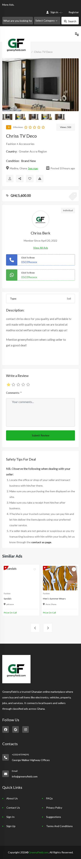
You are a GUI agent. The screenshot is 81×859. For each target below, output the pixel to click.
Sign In (10, 816)
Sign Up (10, 826)
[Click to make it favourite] (30, 178)
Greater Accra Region (33, 151)
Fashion (11, 144)
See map (33, 168)
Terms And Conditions (59, 826)
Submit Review (40, 435)
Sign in (54, 12)
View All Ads (40, 247)
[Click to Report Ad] (40, 178)
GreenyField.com (38, 852)
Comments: (14, 392)
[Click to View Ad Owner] (10, 178)
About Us (12, 798)
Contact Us (13, 807)
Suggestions (53, 816)
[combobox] (47, 20)
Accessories (26, 144)
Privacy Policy (54, 807)
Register (74, 12)
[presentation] (35, 627)
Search (72, 21)
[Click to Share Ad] (20, 178)
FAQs (49, 798)
